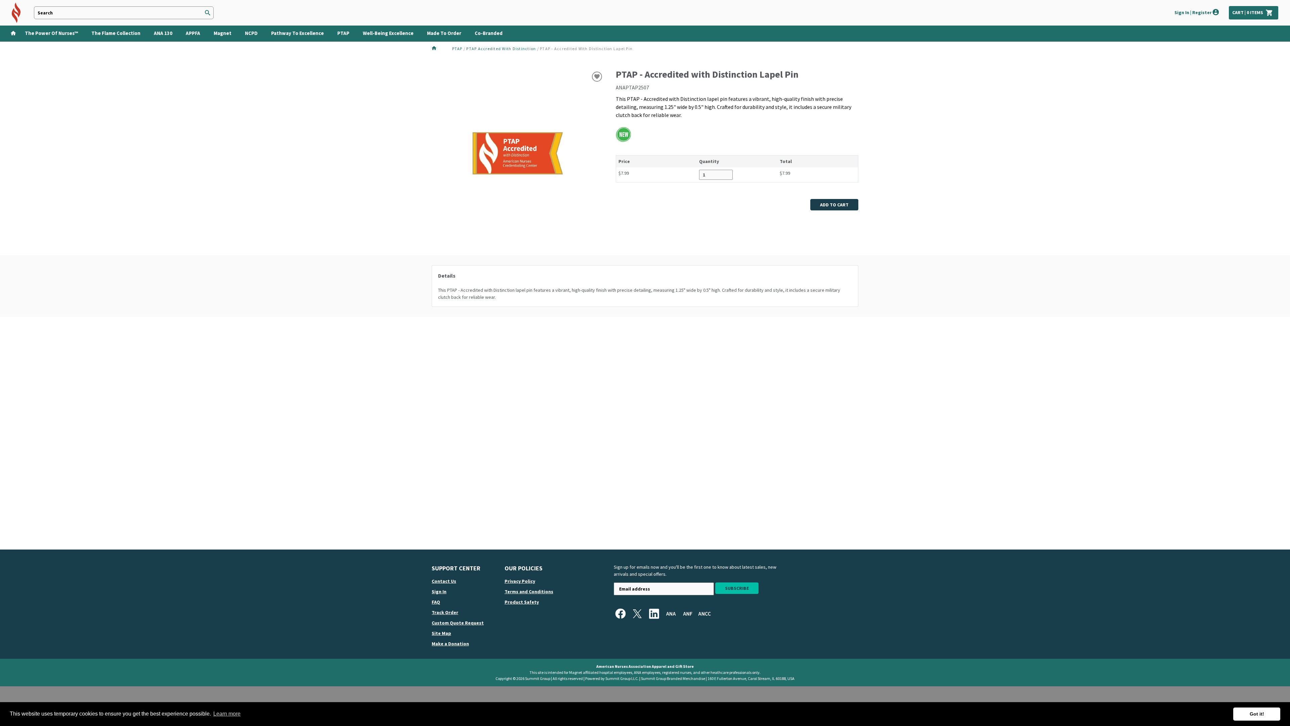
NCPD (251, 33)
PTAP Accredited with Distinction (501, 48)
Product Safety (522, 602)
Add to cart (834, 205)
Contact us (444, 581)
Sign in (439, 592)
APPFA (193, 33)
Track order (445, 612)
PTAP (343, 33)
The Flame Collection (115, 33)
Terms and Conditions (529, 592)
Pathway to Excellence (297, 33)
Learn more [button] (227, 714)
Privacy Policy (520, 581)
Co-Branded (489, 33)
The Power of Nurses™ (51, 33)
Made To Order (444, 33)
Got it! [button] (1257, 714)
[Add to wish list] (597, 76)
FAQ (436, 602)
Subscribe (737, 588)
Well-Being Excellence (388, 33)
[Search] (208, 12)
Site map (441, 633)
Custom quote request (458, 623)
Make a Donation (450, 644)
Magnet (222, 33)
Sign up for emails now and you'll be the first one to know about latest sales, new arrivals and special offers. (695, 570)
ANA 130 (163, 33)
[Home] (11, 33)
